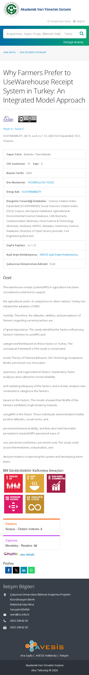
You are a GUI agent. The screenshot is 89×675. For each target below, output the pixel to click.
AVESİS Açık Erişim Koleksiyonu (59, 254)
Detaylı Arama (73, 42)
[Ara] (81, 33)
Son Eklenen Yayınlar (32, 52)
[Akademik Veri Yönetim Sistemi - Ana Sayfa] (12, 9)
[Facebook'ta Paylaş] (8, 570)
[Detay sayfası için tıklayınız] (13, 483)
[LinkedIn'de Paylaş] (23, 570)
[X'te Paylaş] (16, 570)
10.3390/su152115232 (41, 182)
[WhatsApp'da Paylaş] (31, 570)
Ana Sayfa (10, 52)
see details (27, 554)
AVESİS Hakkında (46, 655)
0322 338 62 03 (19, 620)
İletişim (64, 655)
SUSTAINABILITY (31, 192)
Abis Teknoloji (39, 670)
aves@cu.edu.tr (19, 614)
